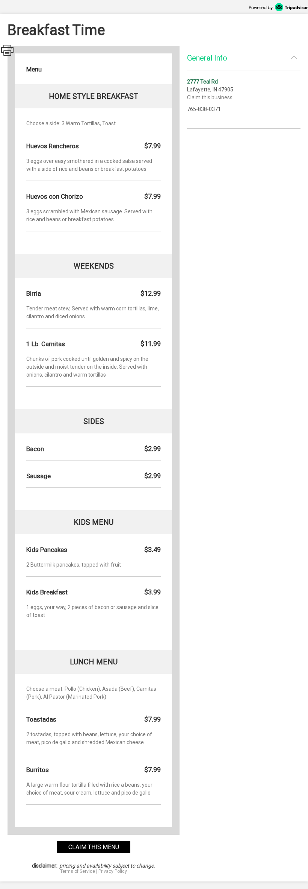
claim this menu (93, 847)
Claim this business (210, 97)
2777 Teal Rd (202, 82)
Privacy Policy (112, 871)
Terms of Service (77, 871)
